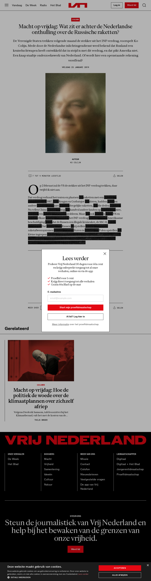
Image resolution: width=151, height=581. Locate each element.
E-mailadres (54, 291)
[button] (51, 577)
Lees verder (83, 574)
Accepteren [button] (120, 568)
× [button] (148, 565)
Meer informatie (60, 324)
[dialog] (75, 571)
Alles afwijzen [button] (120, 575)
